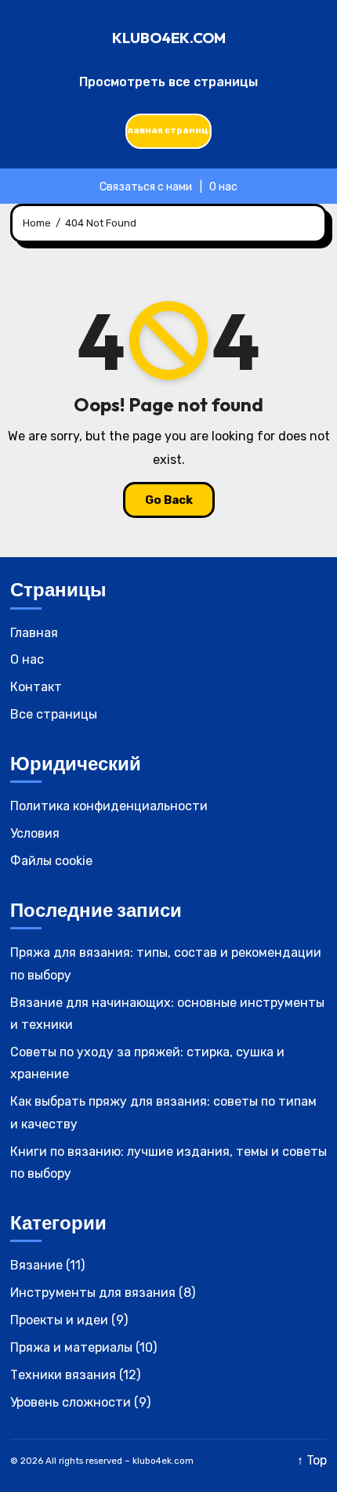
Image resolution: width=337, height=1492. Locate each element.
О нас (223, 187)
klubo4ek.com (169, 37)
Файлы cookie (51, 860)
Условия (35, 833)
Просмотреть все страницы (168, 81)
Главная (34, 632)
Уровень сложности (70, 1402)
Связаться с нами (146, 187)
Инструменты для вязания (93, 1292)
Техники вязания (63, 1374)
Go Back (169, 500)
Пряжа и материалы (71, 1347)
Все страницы (53, 714)
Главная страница (168, 130)
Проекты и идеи (59, 1320)
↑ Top (312, 1460)
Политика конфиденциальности (109, 806)
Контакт (36, 686)
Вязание (36, 1265)
